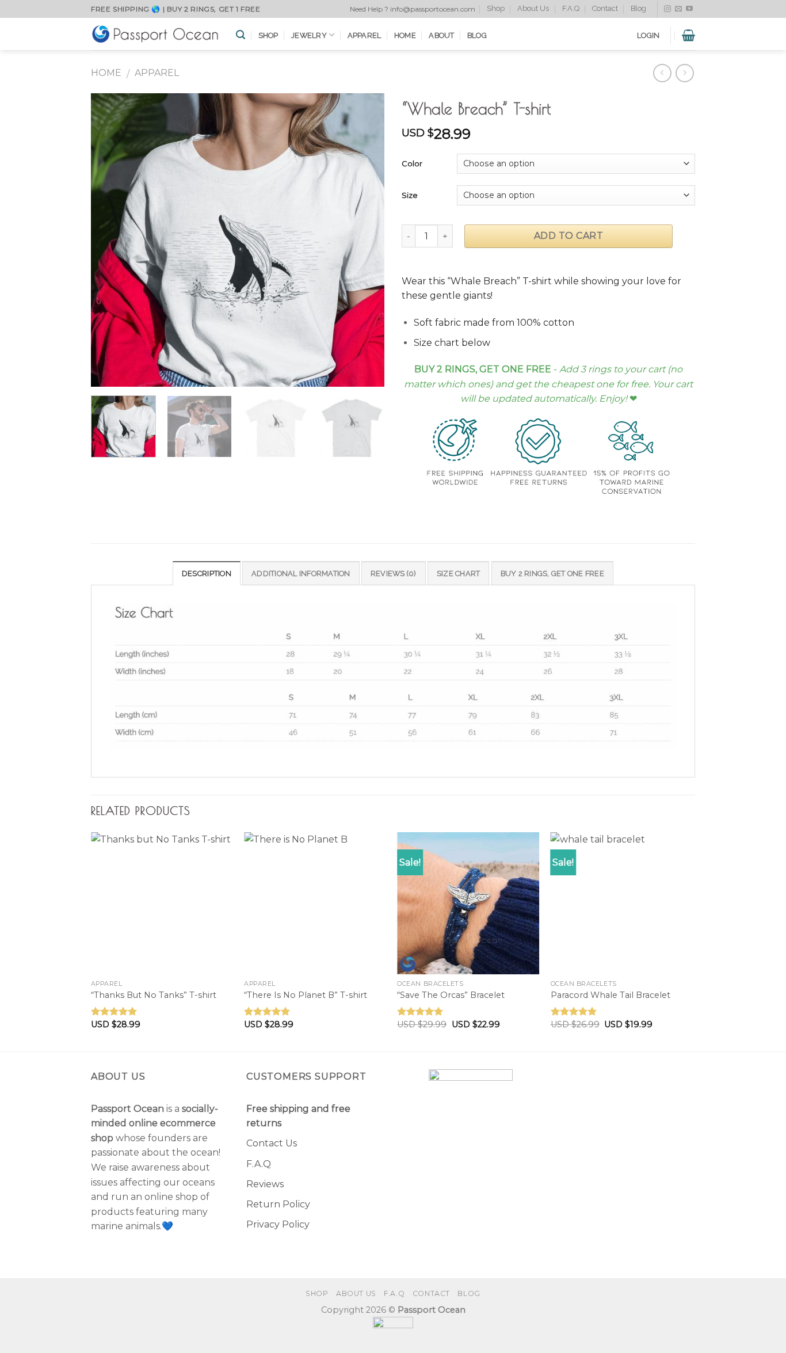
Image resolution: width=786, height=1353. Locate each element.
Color (412, 163)
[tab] (207, 573)
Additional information (300, 573)
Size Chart (458, 573)
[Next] (364, 240)
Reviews (265, 1184)
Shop (496, 8)
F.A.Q (570, 8)
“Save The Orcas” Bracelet (451, 995)
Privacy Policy (278, 1224)
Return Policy (278, 1204)
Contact (605, 8)
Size (410, 195)
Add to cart (568, 235)
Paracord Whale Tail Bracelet (610, 995)
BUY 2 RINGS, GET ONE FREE (552, 573)
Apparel (364, 35)
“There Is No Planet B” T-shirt (305, 995)
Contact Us (271, 1143)
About (441, 35)
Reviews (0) (394, 573)
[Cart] (688, 35)
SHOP (268, 35)
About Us (533, 8)
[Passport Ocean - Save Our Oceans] (155, 33)
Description (206, 573)
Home (405, 35)
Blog (638, 8)
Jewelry (309, 35)
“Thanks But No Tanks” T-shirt (153, 995)
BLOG (477, 35)
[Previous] (111, 240)
